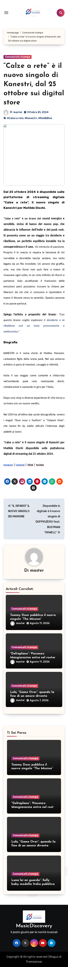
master (17, 112)
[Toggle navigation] (6, 13)
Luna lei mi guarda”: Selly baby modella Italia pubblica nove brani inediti (33, 884)
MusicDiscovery (34, 926)
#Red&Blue (45, 118)
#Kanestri (31, 118)
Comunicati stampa (17, 56)
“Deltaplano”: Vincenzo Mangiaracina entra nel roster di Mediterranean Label (32, 657)
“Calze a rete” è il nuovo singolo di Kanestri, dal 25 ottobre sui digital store (33, 84)
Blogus (53, 956)
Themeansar (34, 961)
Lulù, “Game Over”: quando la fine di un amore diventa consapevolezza (32, 696)
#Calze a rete (15, 118)
